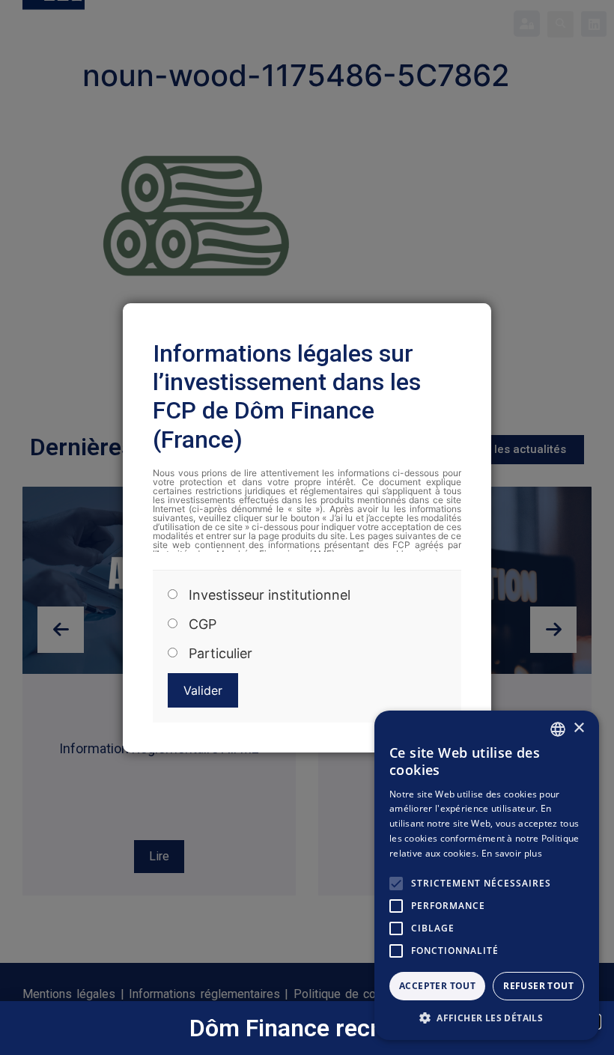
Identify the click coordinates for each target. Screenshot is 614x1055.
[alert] (486, 875)
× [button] (578, 728)
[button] (486, 1017)
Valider (202, 690)
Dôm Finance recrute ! (307, 1028)
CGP (202, 624)
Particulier (220, 653)
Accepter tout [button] (437, 985)
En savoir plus (511, 853)
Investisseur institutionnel (269, 595)
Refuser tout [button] (538, 985)
